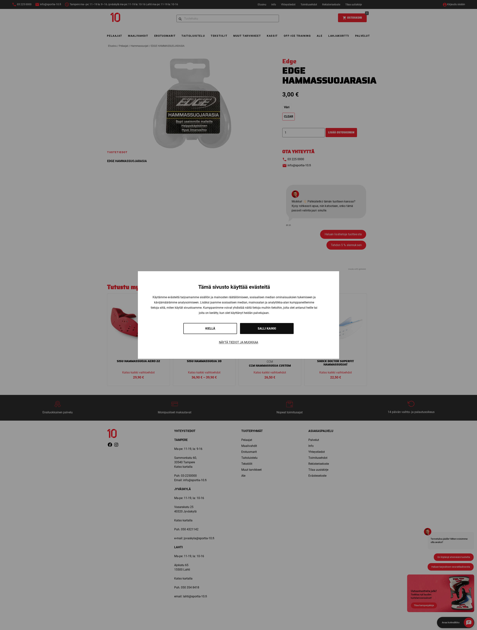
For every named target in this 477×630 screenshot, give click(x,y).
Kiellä (210, 328)
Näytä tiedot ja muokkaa (238, 342)
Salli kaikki (267, 328)
